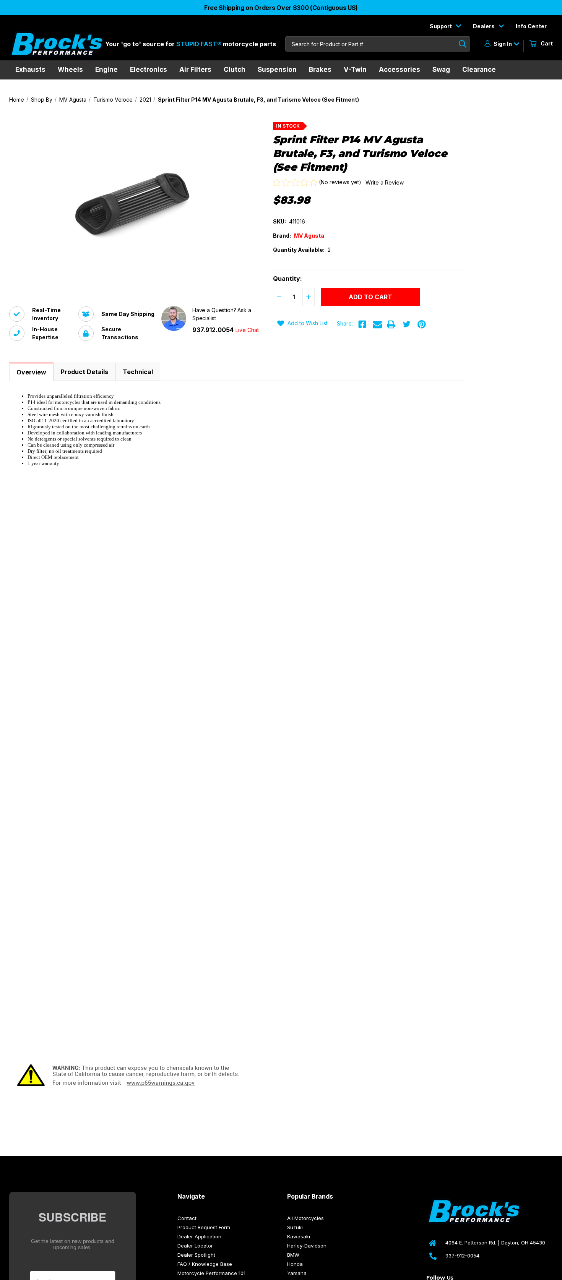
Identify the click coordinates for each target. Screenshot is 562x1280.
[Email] (377, 324)
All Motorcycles (305, 1218)
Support (441, 26)
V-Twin (355, 69)
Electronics (148, 69)
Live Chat (247, 330)
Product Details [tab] (84, 372)
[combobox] (377, 44)
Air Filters (195, 69)
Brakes (320, 69)
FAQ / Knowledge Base (204, 1264)
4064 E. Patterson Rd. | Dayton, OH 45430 (495, 1242)
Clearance (479, 69)
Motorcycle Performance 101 (211, 1273)
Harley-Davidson (306, 1246)
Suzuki (295, 1227)
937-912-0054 (462, 1255)
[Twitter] (406, 324)
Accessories (399, 69)
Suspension (277, 69)
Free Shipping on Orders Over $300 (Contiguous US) (281, 7)
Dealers (484, 26)
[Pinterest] (421, 324)
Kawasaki (298, 1236)
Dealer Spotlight (196, 1255)
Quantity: (287, 278)
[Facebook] (362, 324)
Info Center (531, 26)
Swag (441, 69)
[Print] (391, 324)
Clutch (234, 69)
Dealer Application (199, 1236)
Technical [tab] (138, 372)
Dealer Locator (195, 1246)
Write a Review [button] (384, 182)
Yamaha (297, 1273)
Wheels (70, 69)
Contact (187, 1218)
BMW (293, 1255)
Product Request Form (203, 1227)
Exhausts (30, 69)
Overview (31, 372)
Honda (295, 1264)
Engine (106, 69)
